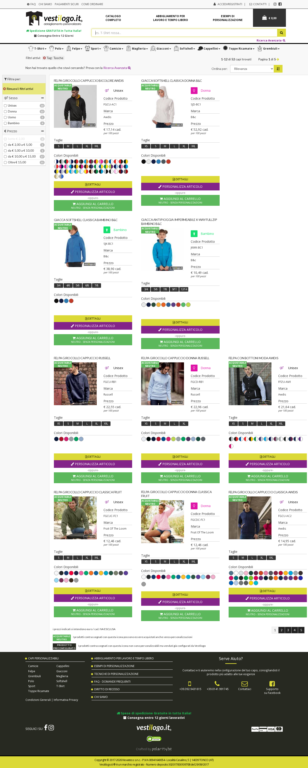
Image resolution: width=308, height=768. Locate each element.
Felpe (31, 671)
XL (87, 146)
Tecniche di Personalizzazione (116, 674)
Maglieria (62, 676)
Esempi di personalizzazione (228, 18)
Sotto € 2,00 (16, 139)
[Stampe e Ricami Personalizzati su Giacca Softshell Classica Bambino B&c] (75, 245)
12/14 (184, 289)
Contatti (260, 4)
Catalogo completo (113, 18)
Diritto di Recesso (107, 689)
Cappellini (62, 666)
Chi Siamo (45, 4)
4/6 (68, 285)
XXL (96, 146)
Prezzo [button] (11, 131)
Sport (31, 686)
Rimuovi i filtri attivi (19, 89)
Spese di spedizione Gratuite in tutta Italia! (155, 713)
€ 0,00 (272, 18)
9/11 (174, 289)
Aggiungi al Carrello (93, 205)
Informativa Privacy (66, 700)
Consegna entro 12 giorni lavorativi (155, 717)
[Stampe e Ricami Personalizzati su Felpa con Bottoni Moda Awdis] (250, 383)
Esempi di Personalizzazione (114, 666)
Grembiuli (34, 676)
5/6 (77, 285)
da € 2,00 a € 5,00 (20, 144)
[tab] (24, 97)
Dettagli (94, 184)
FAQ (33, 4)
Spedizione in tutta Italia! (55, 30)
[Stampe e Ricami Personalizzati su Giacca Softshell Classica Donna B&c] (162, 106)
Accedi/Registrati (230, 4)
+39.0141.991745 (218, 689)
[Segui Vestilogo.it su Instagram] (275, 4)
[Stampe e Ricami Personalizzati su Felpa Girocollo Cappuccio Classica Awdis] (250, 517)
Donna (12, 111)
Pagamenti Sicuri (67, 4)
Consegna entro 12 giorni (55, 35)
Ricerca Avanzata (269, 40)
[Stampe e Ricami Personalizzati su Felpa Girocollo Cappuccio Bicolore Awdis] (75, 106)
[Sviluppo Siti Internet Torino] (162, 749)
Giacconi (61, 671)
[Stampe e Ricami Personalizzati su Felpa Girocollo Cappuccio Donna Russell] (162, 383)
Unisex (12, 105)
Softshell (61, 681)
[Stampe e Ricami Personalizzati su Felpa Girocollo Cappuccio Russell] (75, 383)
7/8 (96, 285)
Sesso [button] (13, 98)
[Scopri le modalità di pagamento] (267, 730)
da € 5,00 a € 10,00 (21, 150)
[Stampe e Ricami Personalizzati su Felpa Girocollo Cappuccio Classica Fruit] (75, 517)
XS (146, 146)
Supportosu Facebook (272, 691)
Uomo (12, 117)
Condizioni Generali (38, 700)
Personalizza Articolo (94, 192)
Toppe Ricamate (38, 691)
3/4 (58, 285)
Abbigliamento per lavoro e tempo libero (170, 18)
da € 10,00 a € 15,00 (22, 156)
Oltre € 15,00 (17, 162)
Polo (31, 681)
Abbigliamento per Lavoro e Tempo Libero (124, 658)
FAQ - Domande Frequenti (112, 681)
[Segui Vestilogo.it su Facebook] (280, 4)
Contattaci (244, 689)
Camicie (33, 666)
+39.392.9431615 (190, 689)
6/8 (87, 285)
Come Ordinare (92, 4)
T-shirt (60, 686)
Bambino (14, 123)
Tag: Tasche (54, 58)
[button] (37, 48)
